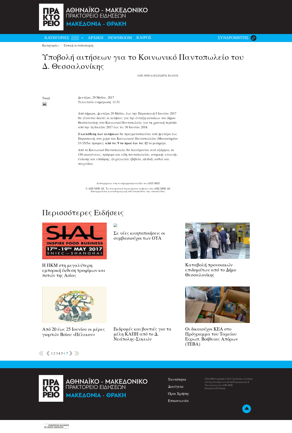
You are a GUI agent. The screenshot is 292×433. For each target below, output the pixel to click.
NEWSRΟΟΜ (120, 37)
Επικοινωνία (178, 400)
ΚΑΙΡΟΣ (143, 37)
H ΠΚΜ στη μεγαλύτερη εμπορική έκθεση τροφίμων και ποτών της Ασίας (73, 270)
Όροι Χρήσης (178, 393)
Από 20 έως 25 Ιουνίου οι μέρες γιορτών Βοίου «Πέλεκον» (73, 331)
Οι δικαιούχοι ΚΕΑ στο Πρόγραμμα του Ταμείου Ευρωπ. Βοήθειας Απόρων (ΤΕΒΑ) (211, 336)
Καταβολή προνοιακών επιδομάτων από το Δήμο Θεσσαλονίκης (210, 270)
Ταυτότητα (177, 379)
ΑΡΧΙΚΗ (95, 37)
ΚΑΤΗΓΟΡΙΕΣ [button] (57, 37)
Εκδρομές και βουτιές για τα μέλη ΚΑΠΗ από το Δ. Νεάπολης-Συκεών (143, 334)
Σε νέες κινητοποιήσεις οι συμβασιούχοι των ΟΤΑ (139, 235)
